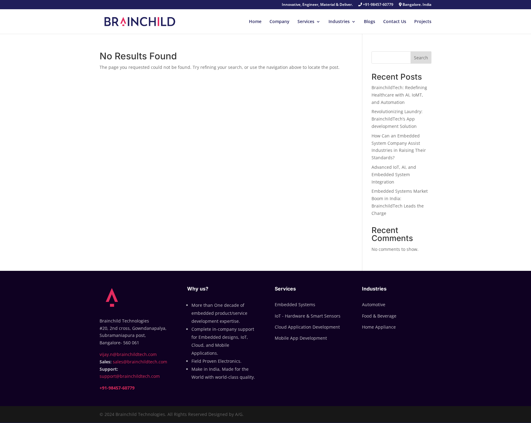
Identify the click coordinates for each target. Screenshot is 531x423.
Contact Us (394, 21)
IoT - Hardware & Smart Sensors (307, 316)
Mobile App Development (301, 338)
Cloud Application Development (307, 327)
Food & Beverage (379, 316)
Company (279, 21)
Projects (422, 21)
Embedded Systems (295, 304)
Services (305, 21)
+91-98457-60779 (377, 5)
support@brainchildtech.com (130, 376)
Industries (339, 21)
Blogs (369, 21)
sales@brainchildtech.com (140, 362)
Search (421, 58)
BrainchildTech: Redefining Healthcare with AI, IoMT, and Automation (399, 95)
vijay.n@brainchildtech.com (128, 354)
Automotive (373, 304)
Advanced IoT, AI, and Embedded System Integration (394, 174)
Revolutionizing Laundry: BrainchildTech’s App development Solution (397, 119)
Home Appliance (379, 327)
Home (255, 21)
